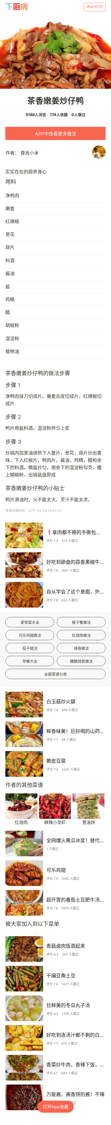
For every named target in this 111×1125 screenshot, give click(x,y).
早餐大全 (29, 661)
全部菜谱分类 (55, 674)
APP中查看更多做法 (55, 134)
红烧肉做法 (81, 635)
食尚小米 (29, 153)
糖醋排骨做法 (81, 661)
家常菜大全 (29, 622)
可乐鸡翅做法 (30, 635)
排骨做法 (81, 648)
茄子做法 (29, 648)
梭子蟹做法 (81, 622)
